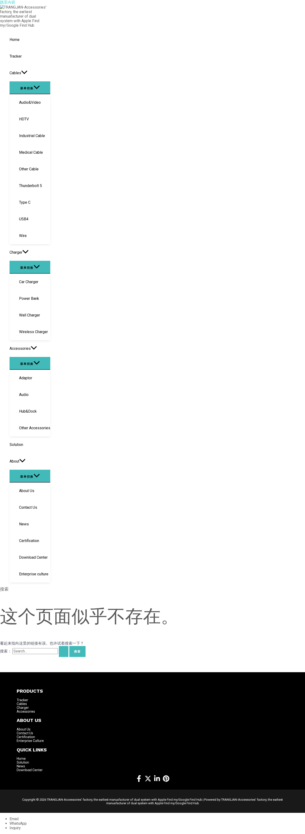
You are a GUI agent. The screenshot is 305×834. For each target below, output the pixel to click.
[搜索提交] (63, 651)
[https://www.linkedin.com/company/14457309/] (157, 780)
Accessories (26, 711)
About (22, 729)
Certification (26, 737)
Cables (22, 704)
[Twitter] (148, 780)
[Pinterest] (166, 780)
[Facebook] (139, 780)
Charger (23, 708)
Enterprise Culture (30, 741)
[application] (24, 73)
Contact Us (25, 733)
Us (28, 729)
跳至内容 (7, 2)
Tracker (22, 700)
